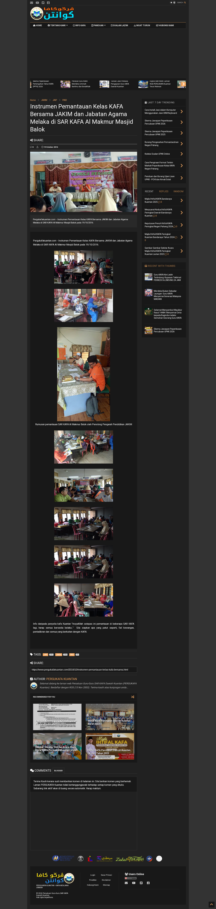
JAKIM (44, 100)
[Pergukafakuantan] (31, 2)
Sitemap (106, 885)
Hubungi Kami (92, 885)
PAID (64, 100)
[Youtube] (37, 2)
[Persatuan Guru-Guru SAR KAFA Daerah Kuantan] (52, 18)
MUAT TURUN (143, 25)
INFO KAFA (80, 25)
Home (33, 100)
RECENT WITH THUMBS (161, 266)
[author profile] (37, 147)
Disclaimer (106, 880)
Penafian (92, 880)
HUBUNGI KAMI (166, 25)
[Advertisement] (132, 13)
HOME (38, 25)
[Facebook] (48, 2)
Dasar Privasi (106, 875)
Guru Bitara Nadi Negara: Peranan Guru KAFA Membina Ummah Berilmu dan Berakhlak (54, 82)
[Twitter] (43, 2)
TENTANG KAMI (58, 25)
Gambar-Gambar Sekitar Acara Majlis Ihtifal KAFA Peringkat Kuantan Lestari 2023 (56, 750)
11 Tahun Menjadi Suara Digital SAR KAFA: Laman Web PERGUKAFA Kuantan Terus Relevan (132, 82)
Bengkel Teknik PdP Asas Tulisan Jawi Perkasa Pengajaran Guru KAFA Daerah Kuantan (93, 82)
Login (92, 875)
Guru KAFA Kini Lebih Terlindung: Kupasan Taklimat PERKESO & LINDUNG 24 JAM (167, 277)
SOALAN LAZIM (120, 25)
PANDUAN (98, 25)
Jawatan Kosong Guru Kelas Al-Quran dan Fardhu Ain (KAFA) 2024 (56, 722)
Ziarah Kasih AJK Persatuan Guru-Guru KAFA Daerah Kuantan (169, 84)
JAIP (55, 100)
